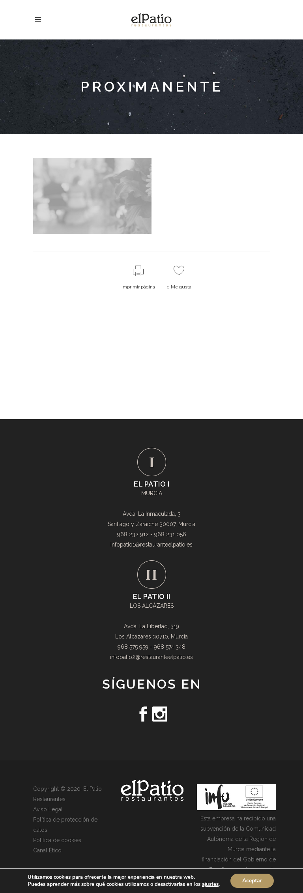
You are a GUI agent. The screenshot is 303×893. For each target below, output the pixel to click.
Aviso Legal (48, 809)
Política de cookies (57, 840)
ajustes (210, 884)
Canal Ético (47, 850)
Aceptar (252, 880)
